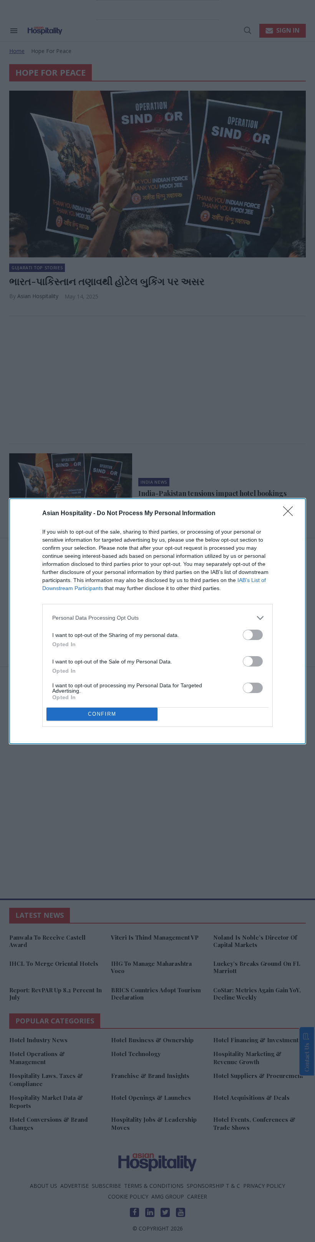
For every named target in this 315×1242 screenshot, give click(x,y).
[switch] (253, 635)
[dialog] (157, 621)
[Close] (290, 513)
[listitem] (157, 618)
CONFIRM (102, 714)
